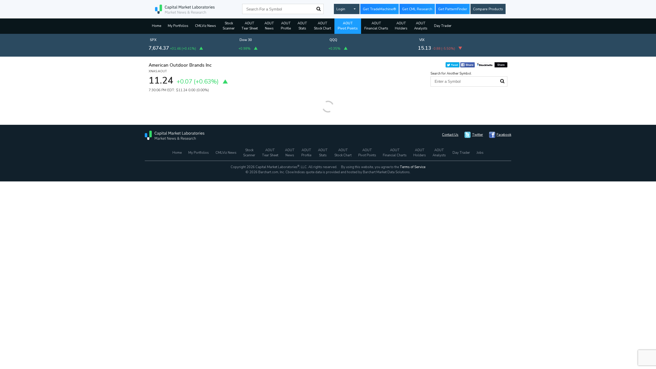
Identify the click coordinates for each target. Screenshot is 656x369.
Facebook (504, 134)
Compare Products (488, 9)
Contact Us (450, 134)
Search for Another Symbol (450, 73)
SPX (153, 40)
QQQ (333, 40)
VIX (422, 40)
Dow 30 (246, 40)
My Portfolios (178, 26)
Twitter (477, 134)
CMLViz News (205, 26)
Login (340, 9)
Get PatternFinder (452, 9)
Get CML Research (417, 9)
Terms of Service (412, 167)
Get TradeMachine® (379, 9)
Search (318, 9)
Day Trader (443, 26)
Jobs (480, 152)
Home (156, 26)
